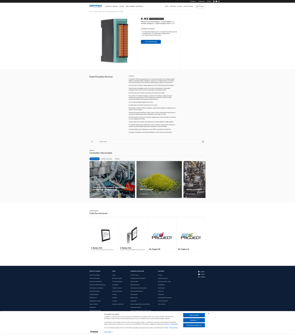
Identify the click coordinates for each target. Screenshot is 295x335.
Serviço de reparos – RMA (164, 281)
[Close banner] (208, 313)
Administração (134, 294)
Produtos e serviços (111, 6)
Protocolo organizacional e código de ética (140, 310)
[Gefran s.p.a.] (95, 6)
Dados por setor (134, 281)
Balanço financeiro (135, 284)
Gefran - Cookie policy (171, 324)
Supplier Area (201, 1)
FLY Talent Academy (117, 281)
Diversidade (115, 284)
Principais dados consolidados (137, 278)
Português (192, 1)
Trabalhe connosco (117, 288)
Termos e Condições (163, 301)
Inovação (114, 301)
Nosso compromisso (117, 291)
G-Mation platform (93, 294)
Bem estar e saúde (116, 278)
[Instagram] (218, 1)
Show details (107, 332)
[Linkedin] (213, 1)
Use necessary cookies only (194, 325)
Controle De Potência (94, 291)
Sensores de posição (94, 275)
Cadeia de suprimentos (118, 304)
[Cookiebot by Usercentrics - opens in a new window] (94, 332)
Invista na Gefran (134, 275)
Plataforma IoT (93, 297)
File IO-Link (160, 291)
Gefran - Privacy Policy (171, 327)
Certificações (161, 288)
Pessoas (179, 6)
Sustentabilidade (188, 6)
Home (90, 11)
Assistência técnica (163, 278)
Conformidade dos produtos (165, 297)
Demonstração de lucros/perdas (138, 288)
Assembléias (133, 301)
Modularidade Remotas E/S (113, 11)
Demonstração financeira (136, 291)
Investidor (173, 6)
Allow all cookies (194, 315)
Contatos (209, 1)
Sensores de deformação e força (97, 284)
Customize (193, 320)
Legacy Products (102, 11)
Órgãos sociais (134, 297)
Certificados (161, 294)
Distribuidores (161, 284)
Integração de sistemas (95, 301)
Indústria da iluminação (95, 310)
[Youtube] (216, 1)
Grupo (166, 6)
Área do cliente (161, 304)
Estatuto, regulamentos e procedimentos (140, 304)
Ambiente (114, 297)
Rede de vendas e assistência (134, 6)
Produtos (95, 11)
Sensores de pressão (94, 278)
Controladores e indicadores (96, 288)
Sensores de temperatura (95, 281)
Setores (121, 6)
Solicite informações (151, 41)
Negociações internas (135, 307)
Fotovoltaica (92, 307)
